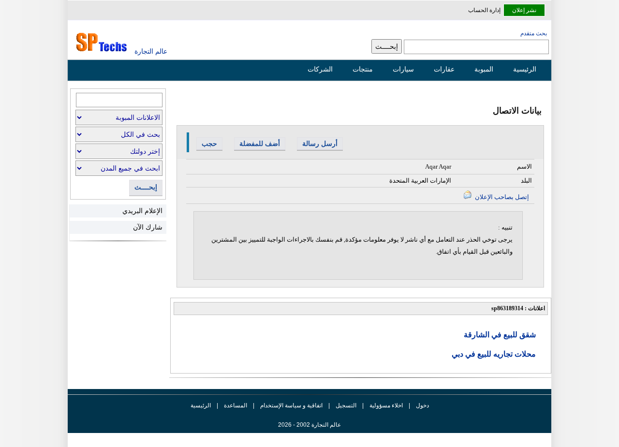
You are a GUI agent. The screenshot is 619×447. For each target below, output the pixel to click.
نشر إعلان (524, 10)
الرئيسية (524, 69)
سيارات (403, 69)
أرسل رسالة (320, 143)
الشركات (320, 69)
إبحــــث (145, 187)
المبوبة (483, 69)
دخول (422, 405)
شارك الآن (147, 227)
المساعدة (235, 405)
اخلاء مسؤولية (386, 405)
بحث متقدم (533, 33)
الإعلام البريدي (142, 211)
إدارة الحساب (484, 10)
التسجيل (346, 405)
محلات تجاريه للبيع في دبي (494, 354)
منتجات (363, 69)
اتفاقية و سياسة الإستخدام (291, 405)
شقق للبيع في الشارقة (500, 335)
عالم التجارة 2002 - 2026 (309, 424)
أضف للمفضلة (259, 143)
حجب (209, 143)
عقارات (444, 69)
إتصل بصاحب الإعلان (501, 197)
